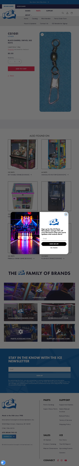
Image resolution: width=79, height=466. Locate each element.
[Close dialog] (66, 214)
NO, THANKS (54, 247)
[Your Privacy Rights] (3, 462)
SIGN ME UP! (54, 244)
